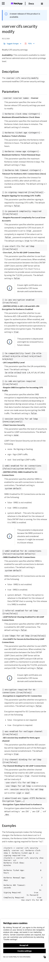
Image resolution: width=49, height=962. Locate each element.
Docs (31, 3)
